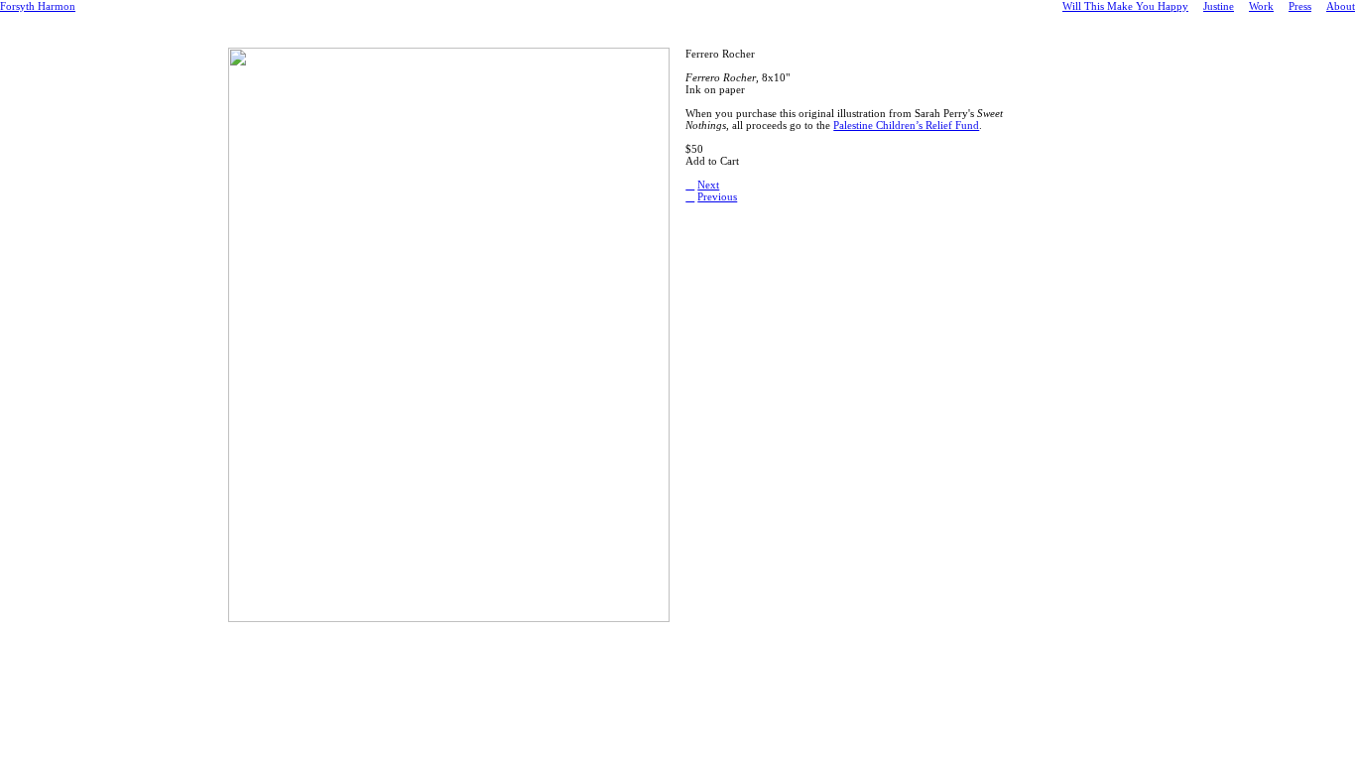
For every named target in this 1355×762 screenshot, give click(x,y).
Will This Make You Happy (1125, 6)
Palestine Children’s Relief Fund (906, 125)
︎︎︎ (689, 184)
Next (708, 184)
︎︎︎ (689, 196)
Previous (717, 196)
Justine (1218, 6)
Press (1300, 6)
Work (1261, 6)
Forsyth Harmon (37, 6)
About (1340, 6)
